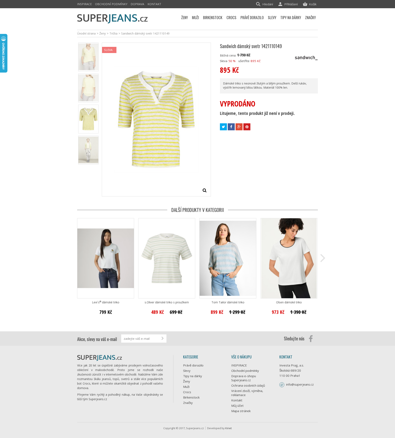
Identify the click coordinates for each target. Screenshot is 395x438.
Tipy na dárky (192, 376)
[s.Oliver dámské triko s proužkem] (166, 258)
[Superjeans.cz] (112, 18)
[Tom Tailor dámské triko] (227, 258)
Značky (188, 403)
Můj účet (237, 405)
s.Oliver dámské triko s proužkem (167, 302)
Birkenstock (191, 397)
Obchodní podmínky (111, 4)
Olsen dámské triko (289, 302)
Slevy (187, 371)
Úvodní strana (86, 33)
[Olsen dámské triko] (288, 258)
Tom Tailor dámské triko (227, 302)
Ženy (186, 381)
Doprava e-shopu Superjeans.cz (243, 378)
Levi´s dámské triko (105, 302)
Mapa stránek (241, 411)
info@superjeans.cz (300, 384)
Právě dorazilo (193, 365)
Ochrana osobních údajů (248, 385)
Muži (186, 387)
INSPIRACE (84, 4)
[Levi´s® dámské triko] (105, 258)
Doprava (137, 4)
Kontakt (154, 4)
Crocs (187, 392)
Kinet (228, 428)
